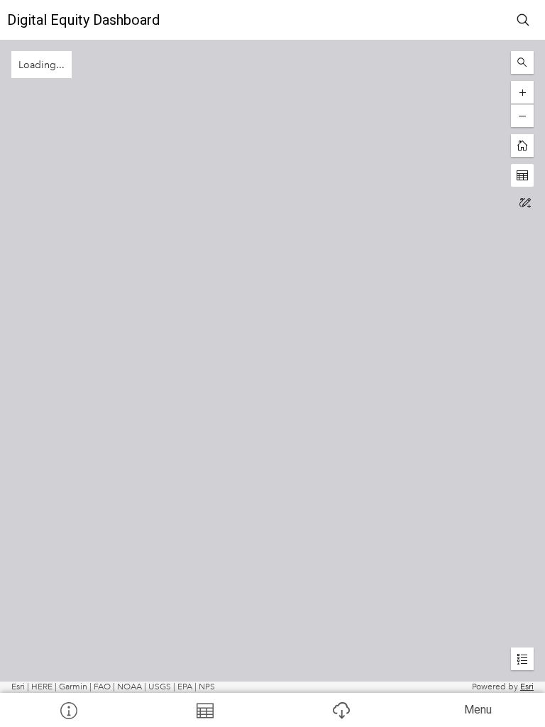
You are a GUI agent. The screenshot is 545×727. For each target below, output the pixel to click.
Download (340, 710)
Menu (478, 709)
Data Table (204, 710)
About (68, 710)
